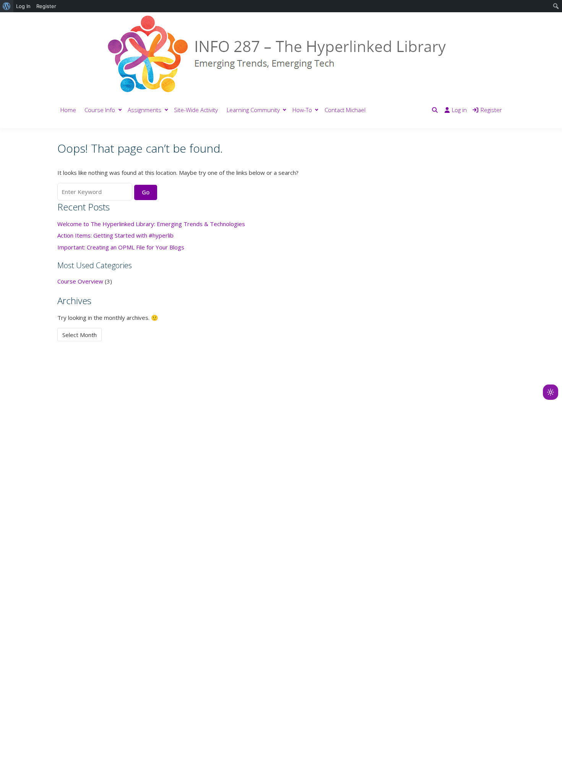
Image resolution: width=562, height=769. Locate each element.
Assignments (144, 110)
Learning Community (253, 110)
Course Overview (80, 281)
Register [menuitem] (46, 6)
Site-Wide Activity (196, 110)
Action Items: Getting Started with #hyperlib (115, 235)
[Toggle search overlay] (435, 109)
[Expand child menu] (120, 110)
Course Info (99, 110)
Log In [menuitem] (23, 6)
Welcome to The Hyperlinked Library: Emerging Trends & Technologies (151, 224)
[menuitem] (6, 6)
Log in (459, 110)
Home (68, 110)
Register (491, 110)
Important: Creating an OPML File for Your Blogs (120, 247)
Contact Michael (345, 110)
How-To (302, 110)
